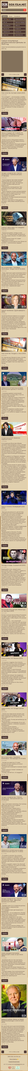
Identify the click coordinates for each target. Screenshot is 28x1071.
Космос (5, 35)
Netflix (17, 25)
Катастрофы (6, 25)
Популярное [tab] (17, 16)
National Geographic (20, 19)
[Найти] (24, 10)
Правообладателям (14, 1062)
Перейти (4, 113)
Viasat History (19, 35)
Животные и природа (20, 22)
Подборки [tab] (4, 16)
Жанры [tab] (10, 16)
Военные (6, 28)
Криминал (6, 31)
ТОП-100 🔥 (7, 19)
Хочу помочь (13, 1059)
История (18, 28)
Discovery (18, 31)
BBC (5, 22)
